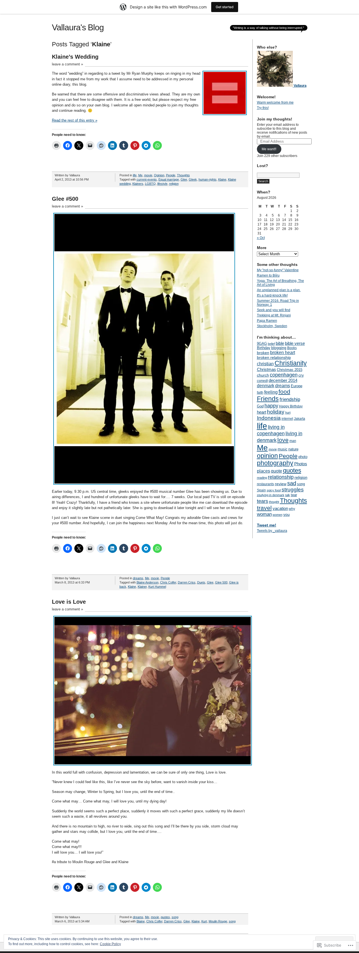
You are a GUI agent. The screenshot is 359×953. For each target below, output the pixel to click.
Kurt (204, 921)
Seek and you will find (273, 310)
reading (262, 477)
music (282, 449)
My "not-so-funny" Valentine (278, 270)
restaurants (265, 484)
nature (293, 449)
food (284, 391)
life (135, 175)
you (286, 514)
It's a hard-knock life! (272, 295)
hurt (288, 412)
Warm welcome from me (275, 102)
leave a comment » (67, 64)
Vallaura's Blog (78, 27)
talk (287, 495)
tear (294, 495)
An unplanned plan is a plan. (279, 290)
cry (301, 375)
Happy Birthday (291, 406)
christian (265, 363)
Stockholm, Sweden (272, 326)
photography (275, 463)
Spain (261, 490)
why (292, 509)
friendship (290, 399)
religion (174, 183)
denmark (265, 385)
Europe (296, 386)
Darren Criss (186, 582)
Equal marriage (168, 179)
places (263, 470)
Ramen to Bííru (268, 275)
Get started (225, 7)
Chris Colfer (168, 582)
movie (148, 175)
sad (291, 483)
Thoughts (183, 175)
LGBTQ (150, 183)
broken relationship (274, 357)
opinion (267, 455)
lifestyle (162, 183)
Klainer (142, 586)
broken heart (282, 352)
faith (260, 393)
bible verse (295, 343)
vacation (280, 508)
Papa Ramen (267, 321)
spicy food (274, 490)
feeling (271, 392)
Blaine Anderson (147, 582)
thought (274, 501)
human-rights (208, 179)
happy (271, 406)
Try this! (263, 108)
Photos (300, 463)
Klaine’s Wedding (75, 57)
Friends (268, 398)
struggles (293, 490)
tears (262, 501)
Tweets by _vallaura (272, 531)
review (280, 484)
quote (276, 470)
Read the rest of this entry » (74, 120)
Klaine (222, 179)
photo (302, 457)
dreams (138, 578)
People (170, 175)
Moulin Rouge (218, 921)
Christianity (291, 363)
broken (263, 352)
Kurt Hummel (157, 586)
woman (264, 514)
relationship (281, 477)
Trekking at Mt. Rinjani (274, 315)
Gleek (193, 179)
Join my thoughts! (274, 119)
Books (292, 348)
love (283, 440)
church (263, 375)
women (277, 514)
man (292, 441)
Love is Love (69, 602)
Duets (201, 582)
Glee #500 (65, 199)
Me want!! (269, 149)
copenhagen (284, 375)
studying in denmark (270, 495)
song (175, 917)
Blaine (141, 921)
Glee (184, 179)
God (260, 406)
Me (140, 175)
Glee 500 (221, 582)
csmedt (262, 381)
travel (264, 508)
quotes (165, 917)
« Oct (261, 238)
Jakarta (299, 419)
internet (287, 419)
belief (271, 343)
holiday (275, 412)
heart (261, 412)
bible (280, 343)
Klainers (137, 183)
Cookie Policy (110, 944)
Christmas (266, 369)
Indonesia (269, 418)
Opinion (159, 175)
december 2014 (283, 380)
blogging (278, 348)
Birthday (263, 348)
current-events (147, 179)
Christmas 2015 (289, 370)
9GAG (262, 344)
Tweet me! (266, 525)
